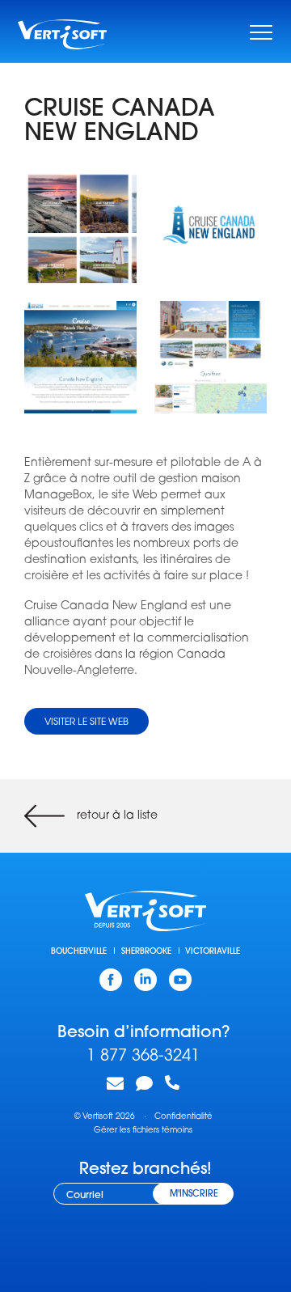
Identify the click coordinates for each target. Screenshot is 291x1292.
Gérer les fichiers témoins (143, 1130)
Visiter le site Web (86, 722)
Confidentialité (183, 1116)
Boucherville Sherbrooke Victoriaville (145, 951)
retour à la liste (117, 816)
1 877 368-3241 (143, 1056)
